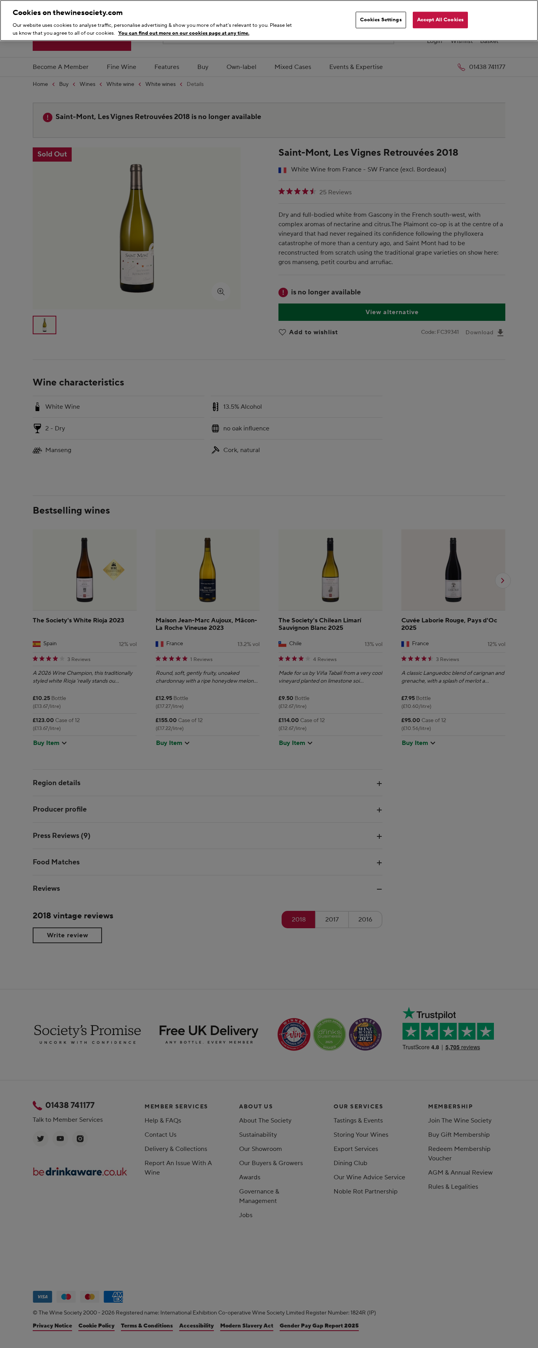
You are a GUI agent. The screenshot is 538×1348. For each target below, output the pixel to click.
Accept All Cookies (440, 20)
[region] (269, 20)
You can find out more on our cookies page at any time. (183, 33)
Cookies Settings (381, 20)
